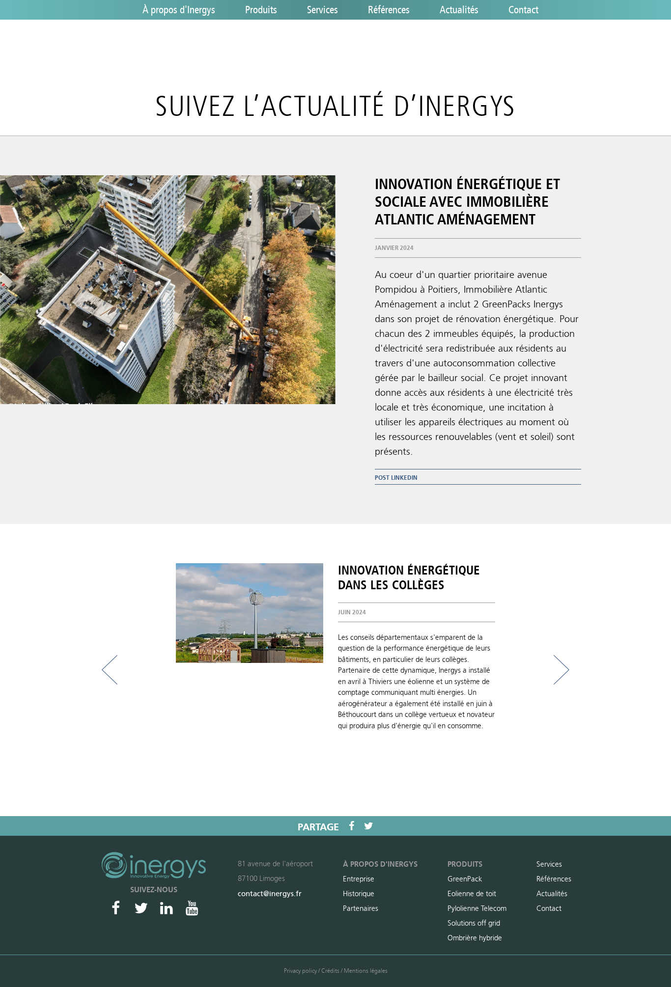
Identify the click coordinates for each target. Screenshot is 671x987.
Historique (358, 893)
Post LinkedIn (396, 477)
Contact (523, 10)
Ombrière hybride (474, 937)
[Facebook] (115, 908)
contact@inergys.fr (270, 893)
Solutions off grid (473, 923)
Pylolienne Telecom (476, 908)
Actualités (459, 10)
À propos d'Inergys (178, 10)
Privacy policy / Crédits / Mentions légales (336, 970)
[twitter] (368, 826)
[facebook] (351, 826)
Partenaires (360, 908)
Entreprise (358, 879)
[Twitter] (141, 908)
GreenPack (464, 879)
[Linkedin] (166, 908)
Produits (261, 10)
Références (389, 10)
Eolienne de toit (471, 893)
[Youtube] (192, 908)
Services (322, 10)
